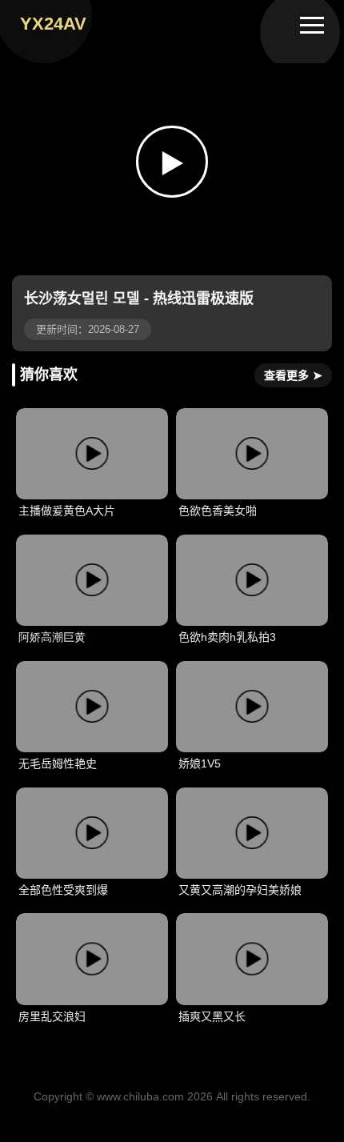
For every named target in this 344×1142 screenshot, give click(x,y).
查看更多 (293, 375)
